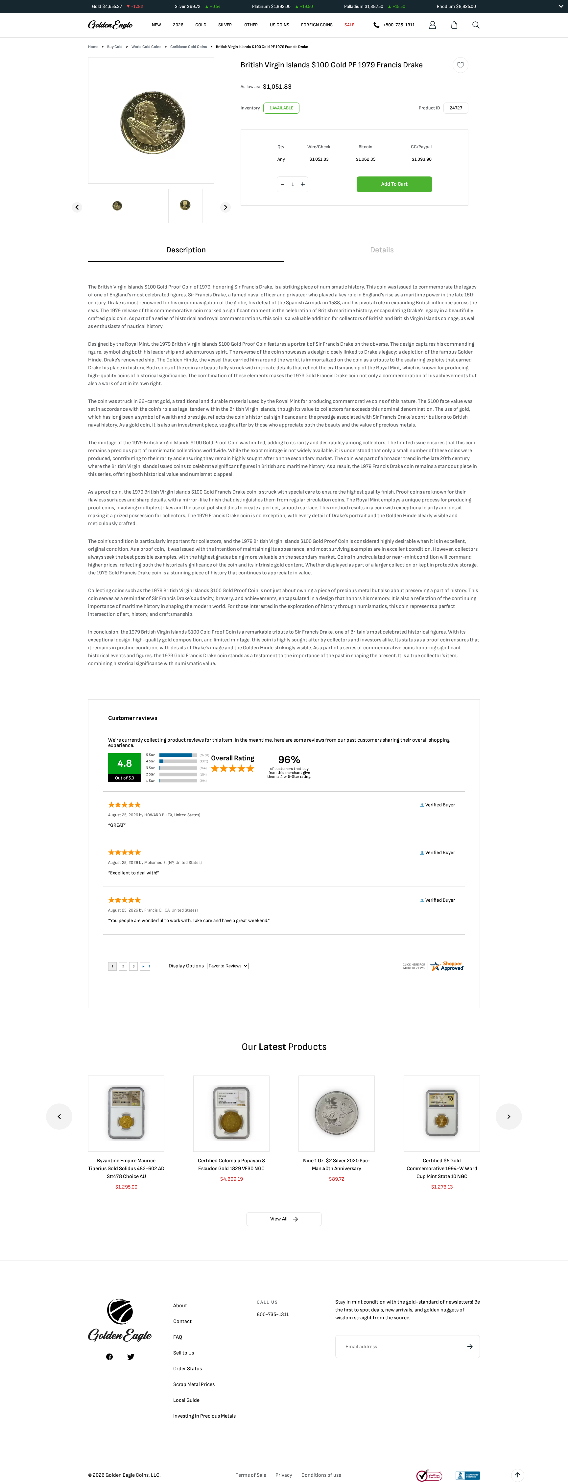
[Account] (433, 25)
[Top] (517, 1475)
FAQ (177, 1337)
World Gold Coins (146, 46)
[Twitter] (130, 1356)
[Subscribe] (470, 1346)
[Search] (476, 25)
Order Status (187, 1369)
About (180, 1306)
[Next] (225, 207)
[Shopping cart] (454, 25)
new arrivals (398, 1310)
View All (279, 1219)
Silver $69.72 (198, 6)
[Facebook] (109, 1356)
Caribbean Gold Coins (188, 46)
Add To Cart (394, 184)
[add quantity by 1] (302, 184)
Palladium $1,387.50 (374, 6)
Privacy (283, 1475)
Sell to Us (183, 1353)
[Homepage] (110, 25)
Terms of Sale (251, 1475)
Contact (182, 1321)
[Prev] (77, 207)
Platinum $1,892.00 (282, 6)
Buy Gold (115, 46)
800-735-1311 (273, 1314)
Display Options (186, 966)
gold (411, 1302)
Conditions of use (321, 1475)
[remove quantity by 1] (282, 184)
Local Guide (186, 1400)
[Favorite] (460, 65)
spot (365, 1310)
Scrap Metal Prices (194, 1384)
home (93, 46)
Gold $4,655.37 (117, 6)
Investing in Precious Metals (204, 1416)
